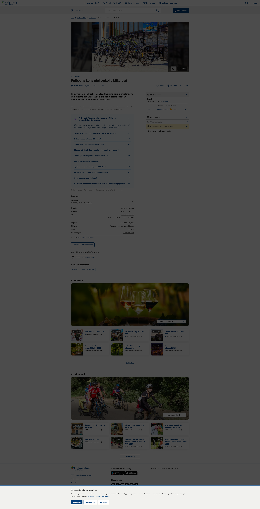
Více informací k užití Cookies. (99, 496)
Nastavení (103, 502)
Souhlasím (77, 502)
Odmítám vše (90, 502)
